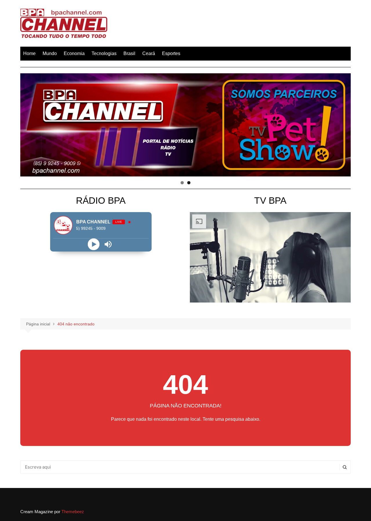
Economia (74, 53)
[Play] (93, 244)
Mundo (50, 53)
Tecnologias (104, 53)
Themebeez (72, 511)
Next (343, 123)
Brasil (129, 53)
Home (29, 53)
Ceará (148, 53)
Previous (27, 123)
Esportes (171, 53)
